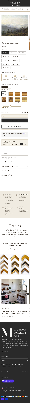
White (3, 89)
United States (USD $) (8, 388)
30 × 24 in (6, 64)
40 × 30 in (6, 68)
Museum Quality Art (15, 390)
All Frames (4, 87)
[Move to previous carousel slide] (2, 294)
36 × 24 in (15, 64)
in (21, 144)
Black (24, 87)
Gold (10, 87)
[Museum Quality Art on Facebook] (2, 352)
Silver (14, 87)
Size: (5, 50)
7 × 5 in (5, 53)
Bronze (19, 87)
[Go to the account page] (25, 9)
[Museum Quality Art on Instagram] (5, 352)
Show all (16, 103)
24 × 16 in (15, 56)
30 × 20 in (15, 60)
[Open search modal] (22, 9)
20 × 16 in (6, 56)
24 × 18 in (6, 60)
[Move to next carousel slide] (28, 294)
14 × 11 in (22, 53)
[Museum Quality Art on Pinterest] (8, 352)
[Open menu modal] (2, 9)
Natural (8, 89)
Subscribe (25, 372)
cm (25, 144)
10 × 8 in (13, 53)
